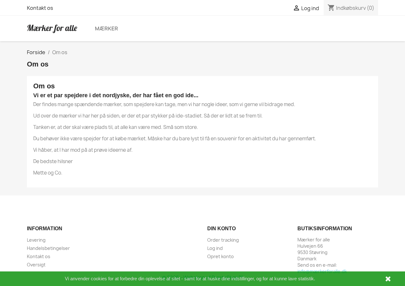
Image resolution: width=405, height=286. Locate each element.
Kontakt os (40, 7)
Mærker (106, 28)
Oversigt (36, 265)
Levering (36, 240)
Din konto (221, 228)
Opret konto (220, 256)
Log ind (215, 248)
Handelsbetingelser (48, 248)
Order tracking (223, 240)
